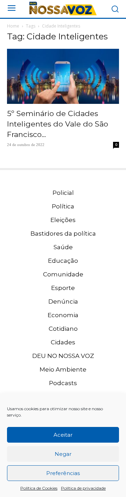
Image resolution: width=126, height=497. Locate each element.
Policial (63, 192)
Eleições (63, 219)
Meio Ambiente (63, 369)
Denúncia (63, 301)
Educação (63, 260)
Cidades (63, 342)
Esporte (63, 287)
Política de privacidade (83, 488)
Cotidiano (63, 328)
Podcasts (63, 383)
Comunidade (63, 274)
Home (13, 26)
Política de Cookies (38, 488)
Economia (63, 315)
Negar (63, 454)
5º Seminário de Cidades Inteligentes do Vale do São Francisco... (57, 124)
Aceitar (63, 434)
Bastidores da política (63, 233)
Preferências (63, 473)
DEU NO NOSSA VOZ (63, 355)
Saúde (63, 247)
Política (63, 206)
